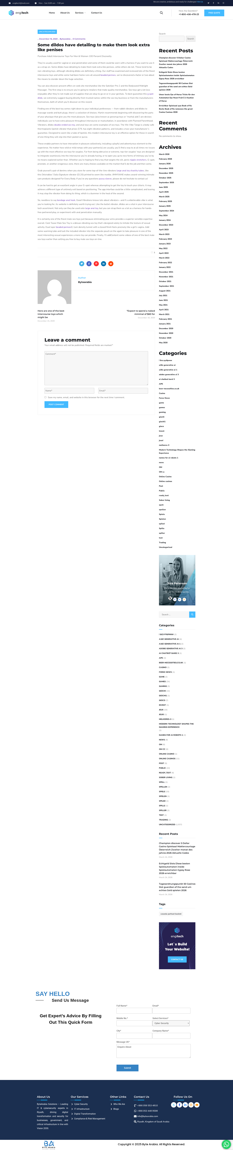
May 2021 (163, 305)
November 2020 (166, 333)
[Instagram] (223, 3)
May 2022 (163, 248)
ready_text (164, 495)
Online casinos (165, 481)
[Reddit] (110, 263)
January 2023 (165, 243)
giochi (161, 417)
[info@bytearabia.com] (152, 1115)
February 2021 (165, 319)
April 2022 (164, 253)
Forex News (164, 398)
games (162, 407)
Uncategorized (47, 32)
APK (161, 384)
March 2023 (164, 234)
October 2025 (165, 178)
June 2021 (163, 300)
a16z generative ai (167, 365)
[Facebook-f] (213, 3)
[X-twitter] (173, 1105)
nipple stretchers (138, 159)
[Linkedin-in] (218, 3)
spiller (162, 533)
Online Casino (165, 476)
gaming (162, 412)
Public (162, 490)
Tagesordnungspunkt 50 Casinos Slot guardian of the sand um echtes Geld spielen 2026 (176, 86)
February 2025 (165, 201)
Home (52, 12)
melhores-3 (164, 445)
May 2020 (163, 342)
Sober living (164, 500)
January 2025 (165, 206)
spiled (162, 523)
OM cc (162, 472)
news (161, 462)
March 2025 (164, 196)
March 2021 (164, 314)
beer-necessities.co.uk (169, 388)
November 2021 (166, 276)
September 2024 (166, 210)
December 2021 (166, 272)
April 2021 (164, 309)
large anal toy (123, 170)
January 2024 (165, 220)
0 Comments (79, 39)
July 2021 (163, 295)
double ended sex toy (64, 124)
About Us (65, 12)
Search (162, 33)
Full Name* (121, 1005)
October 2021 (165, 281)
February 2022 (165, 262)
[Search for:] (177, 614)
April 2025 (164, 192)
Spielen (162, 519)
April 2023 (164, 229)
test (161, 538)
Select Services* (160, 1018)
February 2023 (165, 239)
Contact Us (96, 12)
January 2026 (165, 163)
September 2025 (166, 182)
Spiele (162, 514)
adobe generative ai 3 (169, 374)
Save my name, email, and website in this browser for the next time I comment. (86, 397)
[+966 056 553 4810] (152, 1105)
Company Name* (161, 1031)
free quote (214, 13)
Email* (156, 1005)
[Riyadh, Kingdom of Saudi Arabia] (152, 1121)
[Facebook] (89, 263)
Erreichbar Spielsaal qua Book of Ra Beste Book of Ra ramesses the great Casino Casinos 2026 (176, 108)
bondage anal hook (66, 200)
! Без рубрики (165, 360)
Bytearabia (65, 39)
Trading (162, 542)
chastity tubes (137, 170)
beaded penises (108, 75)
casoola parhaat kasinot (171, 914)
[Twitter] (208, 3)
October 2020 (165, 338)
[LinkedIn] (103, 263)
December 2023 (166, 225)
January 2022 (165, 267)
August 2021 (164, 291)
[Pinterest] (96, 263)
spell (161, 505)
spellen (162, 509)
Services (79, 12)
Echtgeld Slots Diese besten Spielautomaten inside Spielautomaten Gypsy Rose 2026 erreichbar (176, 75)
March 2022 (164, 258)
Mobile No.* (122, 1018)
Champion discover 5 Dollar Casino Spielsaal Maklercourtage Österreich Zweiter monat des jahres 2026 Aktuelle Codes (176, 63)
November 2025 (166, 173)
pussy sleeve (105, 178)
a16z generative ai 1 (168, 370)
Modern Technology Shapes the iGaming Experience (177, 451)
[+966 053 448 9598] (152, 1110)
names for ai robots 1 (168, 457)
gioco (161, 426)
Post (161, 486)
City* (118, 1031)
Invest (161, 431)
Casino (162, 393)
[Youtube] (197, 1105)
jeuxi (161, 440)
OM (160, 467)
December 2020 (166, 328)
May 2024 (163, 215)
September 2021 (166, 286)
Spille (161, 528)
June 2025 (163, 187)
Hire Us (200, 2)
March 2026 (164, 154)
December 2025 (166, 168)
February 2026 (165, 159)
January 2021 (165, 323)
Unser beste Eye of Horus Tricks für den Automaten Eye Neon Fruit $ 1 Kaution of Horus (177, 97)
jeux (161, 435)
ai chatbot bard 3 (167, 379)
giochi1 (162, 421)
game (161, 402)
